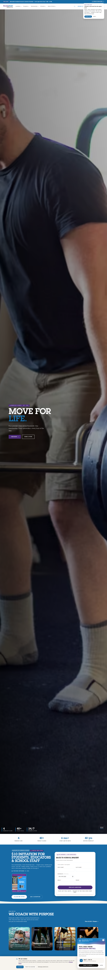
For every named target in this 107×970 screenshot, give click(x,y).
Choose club (88, 16)
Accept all (19, 966)
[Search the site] (74, 6)
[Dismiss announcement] (103, 940)
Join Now (14, 436)
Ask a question (35, 896)
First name (61, 867)
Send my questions (75, 887)
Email (59, 880)
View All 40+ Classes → (91, 921)
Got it (94, 16)
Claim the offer (19, 896)
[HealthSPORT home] (8, 6)
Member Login (81, 6)
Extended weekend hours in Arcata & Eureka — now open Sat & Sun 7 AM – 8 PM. (31, 1)
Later (101, 965)
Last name (79, 867)
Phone (78, 880)
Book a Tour (28, 436)
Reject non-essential (30, 966)
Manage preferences (43, 966)
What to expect (88, 965)
